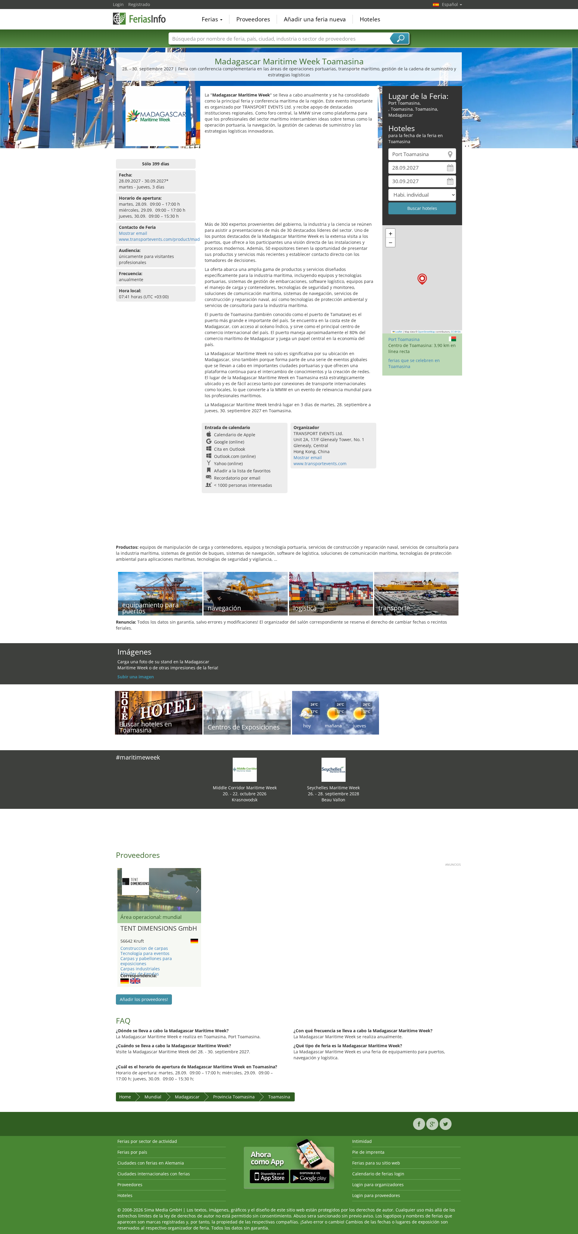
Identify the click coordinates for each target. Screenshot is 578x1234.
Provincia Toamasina (234, 1097)
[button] (422, 279)
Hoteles (370, 19)
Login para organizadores (378, 1184)
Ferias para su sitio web (376, 1163)
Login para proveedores (376, 1195)
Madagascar (187, 1097)
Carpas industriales (140, 969)
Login (118, 4)
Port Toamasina (404, 339)
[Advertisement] (289, 179)
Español (450, 4)
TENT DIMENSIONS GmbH (158, 928)
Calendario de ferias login (378, 1174)
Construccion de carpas (144, 948)
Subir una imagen (135, 677)
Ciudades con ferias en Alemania (150, 1163)
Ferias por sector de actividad (147, 1141)
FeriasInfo (143, 19)
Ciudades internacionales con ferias (153, 1174)
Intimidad (362, 1141)
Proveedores (253, 19)
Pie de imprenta (368, 1152)
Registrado (139, 4)
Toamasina (279, 1097)
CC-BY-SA (456, 331)
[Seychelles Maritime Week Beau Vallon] (333, 769)
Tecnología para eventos (144, 953)
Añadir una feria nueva (315, 19)
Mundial (152, 1097)
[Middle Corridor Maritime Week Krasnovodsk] (244, 769)
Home (125, 1097)
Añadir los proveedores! (144, 999)
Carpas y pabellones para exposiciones (146, 961)
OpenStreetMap (426, 331)
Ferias (210, 19)
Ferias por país (132, 1152)
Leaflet (398, 331)
